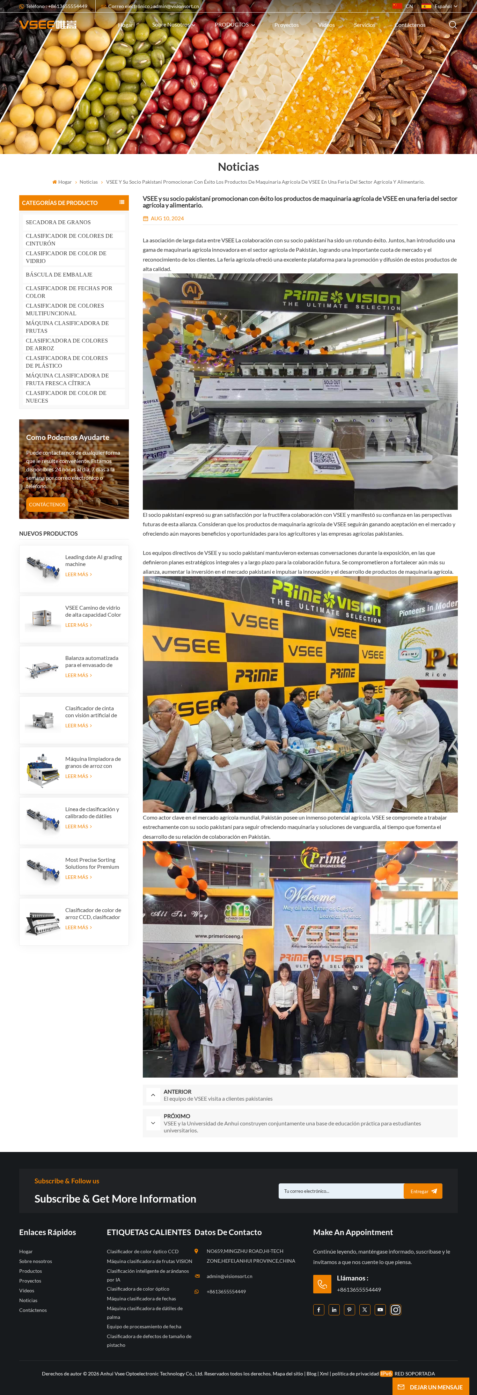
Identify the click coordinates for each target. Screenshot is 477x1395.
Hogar (125, 24)
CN (409, 6)
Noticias (89, 182)
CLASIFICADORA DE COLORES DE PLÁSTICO (67, 362)
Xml (324, 1373)
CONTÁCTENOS (47, 504)
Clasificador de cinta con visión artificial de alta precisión (91, 712)
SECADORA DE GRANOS (58, 222)
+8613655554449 (226, 1291)
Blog (311, 1373)
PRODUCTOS (232, 24)
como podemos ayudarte (67, 437)
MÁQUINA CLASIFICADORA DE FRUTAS (67, 327)
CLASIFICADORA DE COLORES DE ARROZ (67, 344)
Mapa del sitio (288, 1373)
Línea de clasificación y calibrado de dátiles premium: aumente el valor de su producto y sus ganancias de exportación (92, 813)
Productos (30, 1271)
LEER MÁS (77, 574)
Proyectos (286, 24)
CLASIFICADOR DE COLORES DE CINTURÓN (69, 240)
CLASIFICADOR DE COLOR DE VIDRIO (66, 257)
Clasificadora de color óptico (138, 1289)
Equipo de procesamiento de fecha (144, 1326)
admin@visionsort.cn (229, 1276)
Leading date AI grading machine (93, 560)
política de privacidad (355, 1373)
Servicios (364, 24)
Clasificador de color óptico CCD (143, 1251)
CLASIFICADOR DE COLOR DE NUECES (66, 397)
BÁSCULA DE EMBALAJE (59, 275)
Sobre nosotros (171, 24)
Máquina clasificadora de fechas (141, 1298)
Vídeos (326, 24)
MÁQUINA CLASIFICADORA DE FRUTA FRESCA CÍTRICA (67, 379)
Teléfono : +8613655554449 (56, 6)
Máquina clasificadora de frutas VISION (149, 1261)
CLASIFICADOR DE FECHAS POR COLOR (69, 292)
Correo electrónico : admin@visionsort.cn (153, 6)
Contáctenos (410, 24)
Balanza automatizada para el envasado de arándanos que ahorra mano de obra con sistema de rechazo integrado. (91, 661)
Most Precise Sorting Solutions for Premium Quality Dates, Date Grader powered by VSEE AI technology (92, 863)
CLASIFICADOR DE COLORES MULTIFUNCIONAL (65, 309)
